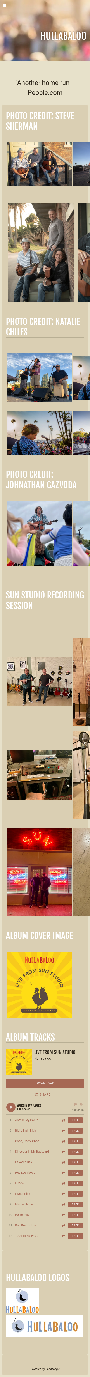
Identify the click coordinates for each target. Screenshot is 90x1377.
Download (45, 1083)
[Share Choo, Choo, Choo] (63, 1141)
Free (75, 1120)
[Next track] (82, 1104)
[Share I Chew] (63, 1183)
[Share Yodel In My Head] (63, 1236)
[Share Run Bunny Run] (63, 1225)
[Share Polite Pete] (63, 1215)
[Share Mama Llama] (63, 1204)
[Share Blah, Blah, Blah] (63, 1131)
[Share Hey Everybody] (63, 1173)
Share (45, 1094)
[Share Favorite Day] (63, 1162)
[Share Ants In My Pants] (63, 1120)
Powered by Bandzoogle (45, 1369)
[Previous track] (76, 1104)
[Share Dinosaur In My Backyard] (63, 1152)
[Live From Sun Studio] (19, 1062)
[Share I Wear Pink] (63, 1194)
